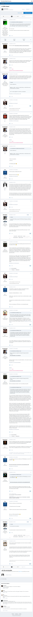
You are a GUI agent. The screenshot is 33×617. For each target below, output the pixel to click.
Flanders (5, 328)
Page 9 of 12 (23, 16)
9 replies (6, 610)
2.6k (5, 81)
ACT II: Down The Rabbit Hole (18, 494)
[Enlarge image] (16, 163)
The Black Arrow (5, 600)
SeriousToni (5, 439)
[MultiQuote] (9, 35)
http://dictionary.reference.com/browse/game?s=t (22, 45)
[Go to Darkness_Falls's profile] (5, 77)
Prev (3, 16)
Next (18, 16)
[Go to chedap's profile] (5, 313)
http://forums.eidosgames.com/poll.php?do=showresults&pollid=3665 (19, 464)
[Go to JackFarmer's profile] (2, 586)
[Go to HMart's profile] (5, 185)
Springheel (6, 8)
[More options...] (31, 19)
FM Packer (13, 269)
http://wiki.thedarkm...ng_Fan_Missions (15, 355)
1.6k (5, 134)
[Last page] (19, 16)
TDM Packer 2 (17, 269)
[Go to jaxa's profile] (2, 595)
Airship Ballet (4, 58)
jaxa (3, 594)
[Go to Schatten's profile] (5, 544)
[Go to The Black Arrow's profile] (2, 601)
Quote (12, 35)
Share (24, 9)
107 (5, 27)
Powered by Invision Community (16, 615)
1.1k (5, 335)
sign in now (20, 571)
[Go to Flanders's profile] (5, 331)
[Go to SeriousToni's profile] (5, 443)
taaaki (4, 590)
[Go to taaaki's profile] (2, 591)
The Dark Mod (11, 9)
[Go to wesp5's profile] (5, 116)
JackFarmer (4, 585)
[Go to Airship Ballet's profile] (5, 62)
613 (5, 107)
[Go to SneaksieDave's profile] (5, 47)
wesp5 (5, 113)
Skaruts (4, 241)
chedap (5, 310)
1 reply (6, 592)
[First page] (1, 16)
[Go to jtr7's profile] (5, 103)
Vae (5, 169)
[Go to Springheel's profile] (2, 9)
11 (14, 16)
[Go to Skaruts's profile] (5, 245)
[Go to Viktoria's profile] (5, 23)
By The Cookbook (14, 268)
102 (5, 317)
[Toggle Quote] (10, 82)
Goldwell (5, 472)
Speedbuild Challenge (20, 237)
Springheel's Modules (15, 237)
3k (5, 479)
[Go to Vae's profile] (5, 173)
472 (5, 249)
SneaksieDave (5, 43)
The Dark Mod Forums (6, 1)
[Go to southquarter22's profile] (5, 149)
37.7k (5, 223)
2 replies (7, 588)
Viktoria (4, 19)
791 (5, 548)
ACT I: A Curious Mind (11, 494)
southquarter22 (5, 146)
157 (5, 177)
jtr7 (5, 99)
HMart (5, 182)
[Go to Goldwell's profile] (5, 475)
